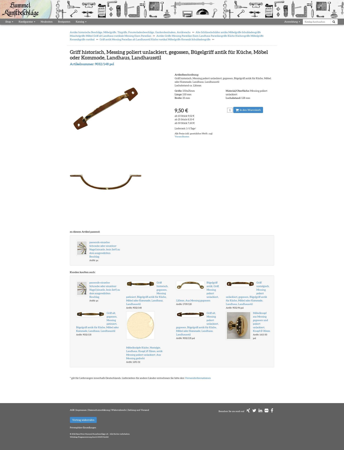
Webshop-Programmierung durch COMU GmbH (89, 437)
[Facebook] (272, 411)
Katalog (80, 21)
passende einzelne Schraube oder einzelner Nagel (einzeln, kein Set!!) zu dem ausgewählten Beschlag (104, 249)
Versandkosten (182, 136)
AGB (72, 410)
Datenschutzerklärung (99, 410)
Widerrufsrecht (118, 410)
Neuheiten (47, 21)
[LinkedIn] (260, 411)
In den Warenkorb (250, 110)
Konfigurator (26, 21)
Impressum (81, 410)
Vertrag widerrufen (83, 419)
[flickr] (266, 411)
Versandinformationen (198, 378)
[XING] (248, 411)
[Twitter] (254, 411)
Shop (8, 21)
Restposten (64, 21)
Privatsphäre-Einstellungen (83, 427)
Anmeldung (291, 21)
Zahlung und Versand (138, 410)
